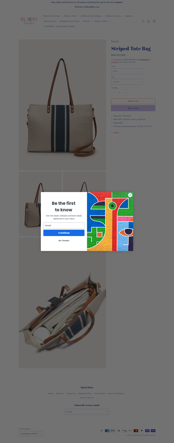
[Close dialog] (130, 195)
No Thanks (64, 240)
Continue (64, 233)
